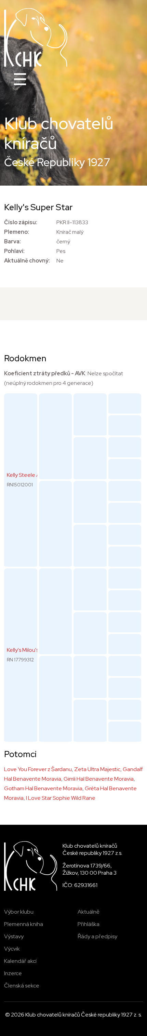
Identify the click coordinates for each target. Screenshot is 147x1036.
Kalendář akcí (20, 961)
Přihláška (88, 924)
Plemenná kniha (23, 924)
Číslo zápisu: (20, 222)
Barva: (12, 241)
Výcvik (12, 948)
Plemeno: (16, 232)
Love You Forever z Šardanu (38, 769)
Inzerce (13, 973)
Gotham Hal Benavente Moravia (43, 788)
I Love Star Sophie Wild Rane (60, 798)
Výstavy (14, 936)
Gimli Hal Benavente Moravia (99, 778)
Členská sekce (21, 985)
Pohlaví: (14, 251)
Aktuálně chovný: (27, 260)
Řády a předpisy (97, 936)
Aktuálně (88, 911)
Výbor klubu (19, 911)
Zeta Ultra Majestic (97, 769)
